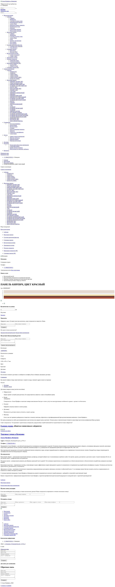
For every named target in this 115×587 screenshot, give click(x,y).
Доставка (6, 142)
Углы (11, 39)
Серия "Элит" (13, 56)
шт (16, 309)
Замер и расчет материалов (17, 136)
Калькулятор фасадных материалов (19, 145)
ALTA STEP (13, 64)
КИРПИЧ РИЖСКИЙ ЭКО (17, 84)
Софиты (12, 18)
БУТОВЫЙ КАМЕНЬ (16, 112)
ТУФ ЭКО (13, 91)
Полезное (6, 143)
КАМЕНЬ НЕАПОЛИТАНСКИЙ (19, 115)
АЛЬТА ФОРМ (14, 76)
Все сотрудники (15, 270)
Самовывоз (4, 377)
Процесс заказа (8, 386)
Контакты (6, 150)
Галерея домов (7, 426)
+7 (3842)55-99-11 (8, 157)
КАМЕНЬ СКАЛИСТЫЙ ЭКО (18, 85)
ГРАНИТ (12, 102)
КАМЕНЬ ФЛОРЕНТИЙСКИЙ (18, 114)
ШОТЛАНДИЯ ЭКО (15, 88)
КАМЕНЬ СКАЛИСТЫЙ (17, 98)
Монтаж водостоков (15, 140)
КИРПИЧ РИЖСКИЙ (16, 95)
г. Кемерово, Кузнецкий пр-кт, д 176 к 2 (14, 544)
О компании (7, 122)
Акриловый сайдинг (15, 29)
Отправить (3, 327)
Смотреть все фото (6, 431)
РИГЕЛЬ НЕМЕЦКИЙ (16, 104)
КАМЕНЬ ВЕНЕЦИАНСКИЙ (18, 116)
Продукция (7, 161)
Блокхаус (12, 28)
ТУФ (11, 105)
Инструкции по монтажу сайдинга (19, 149)
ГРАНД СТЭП (14, 66)
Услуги (6, 135)
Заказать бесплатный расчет (8, 332)
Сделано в (6, 585)
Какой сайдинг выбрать (16, 147)
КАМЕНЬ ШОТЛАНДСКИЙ (18, 100)
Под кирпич (13, 43)
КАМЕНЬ (12, 109)
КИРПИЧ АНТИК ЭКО (16, 81)
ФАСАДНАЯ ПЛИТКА (16, 121)
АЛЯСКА (12, 73)
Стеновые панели (11, 49)
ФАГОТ (12, 101)
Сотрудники (13, 133)
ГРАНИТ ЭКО (14, 90)
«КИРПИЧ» (4, 350)
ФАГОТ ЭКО (13, 87)
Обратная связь (5, 549)
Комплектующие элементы (17, 25)
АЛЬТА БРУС (14, 74)
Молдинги (13, 50)
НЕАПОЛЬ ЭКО (14, 119)
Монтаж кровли (14, 139)
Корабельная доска (15, 26)
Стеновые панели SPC (13, 67)
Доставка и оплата (9, 515)
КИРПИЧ (12, 94)
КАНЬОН (12, 107)
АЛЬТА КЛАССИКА (15, 77)
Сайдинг (9, 16)
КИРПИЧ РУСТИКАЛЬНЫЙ (18, 97)
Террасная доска (14, 60)
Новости (12, 131)
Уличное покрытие (12, 59)
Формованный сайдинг (16, 22)
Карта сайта (7, 519)
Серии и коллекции (9, 69)
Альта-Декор (13, 23)
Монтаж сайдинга (15, 138)
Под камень (13, 42)
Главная (6, 160)
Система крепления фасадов (14, 45)
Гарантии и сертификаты (16, 132)
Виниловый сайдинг (15, 31)
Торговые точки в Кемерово (12, 434)
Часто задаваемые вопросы (17, 129)
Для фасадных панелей (16, 46)
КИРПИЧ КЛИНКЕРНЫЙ (17, 92)
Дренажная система (12, 57)
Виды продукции (8, 15)
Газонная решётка (15, 62)
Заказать (3, 315)
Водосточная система (12, 53)
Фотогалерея (13, 125)
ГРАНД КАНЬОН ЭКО (16, 83)
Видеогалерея (13, 126)
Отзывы (12, 128)
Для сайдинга (13, 47)
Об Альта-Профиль (15, 123)
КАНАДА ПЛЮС (15, 78)
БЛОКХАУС (13, 71)
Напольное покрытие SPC (14, 63)
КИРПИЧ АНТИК (15, 111)
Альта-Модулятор (14, 146)
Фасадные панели (11, 32)
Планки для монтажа (15, 40)
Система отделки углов (16, 21)
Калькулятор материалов (22, 332)
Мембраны (13, 19)
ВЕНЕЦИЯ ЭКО (14, 118)
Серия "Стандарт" (15, 54)
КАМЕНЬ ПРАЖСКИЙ (16, 108)
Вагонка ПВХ (14, 52)
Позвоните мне (5, 11)
